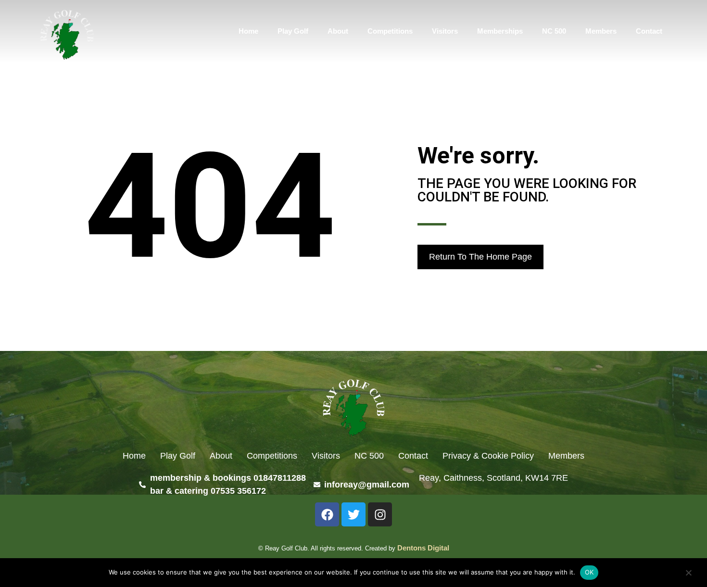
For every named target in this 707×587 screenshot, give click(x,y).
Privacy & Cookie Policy (488, 456)
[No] (688, 573)
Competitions (390, 31)
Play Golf (293, 31)
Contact (649, 31)
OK (589, 572)
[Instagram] (380, 514)
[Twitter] (353, 514)
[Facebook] (327, 514)
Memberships (500, 31)
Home (248, 31)
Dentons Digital (423, 548)
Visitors (445, 31)
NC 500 (554, 31)
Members (601, 31)
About (338, 31)
